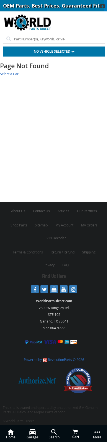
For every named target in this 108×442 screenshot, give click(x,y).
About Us (18, 211)
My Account (64, 225)
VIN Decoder (56, 238)
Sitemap (41, 225)
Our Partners (87, 211)
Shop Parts (19, 225)
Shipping (89, 252)
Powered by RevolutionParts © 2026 (54, 359)
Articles (63, 211)
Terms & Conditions (28, 252)
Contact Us (41, 211)
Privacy (49, 265)
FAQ (65, 265)
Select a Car (9, 74)
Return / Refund (62, 252)
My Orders (89, 225)
